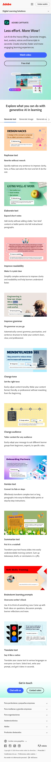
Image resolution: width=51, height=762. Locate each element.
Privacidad (41, 750)
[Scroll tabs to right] (49, 119)
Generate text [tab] (10, 119)
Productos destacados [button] (12, 732)
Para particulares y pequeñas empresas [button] (19, 703)
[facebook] (5, 746)
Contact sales (35, 690)
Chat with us (15, 690)
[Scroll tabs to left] (2, 119)
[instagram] (10, 746)
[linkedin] (19, 746)
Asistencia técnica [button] (11, 721)
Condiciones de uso (10, 754)
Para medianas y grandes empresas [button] (18, 709)
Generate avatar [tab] (43, 119)
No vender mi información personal (15, 757)
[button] (32, 4)
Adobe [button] (6, 727)
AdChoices (34, 757)
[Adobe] (7, 4)
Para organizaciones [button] (12, 715)
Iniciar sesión (43, 4)
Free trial (25, 63)
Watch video (25, 55)
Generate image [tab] (26, 119)
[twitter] (14, 746)
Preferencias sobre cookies (26, 754)
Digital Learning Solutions (14, 11)
